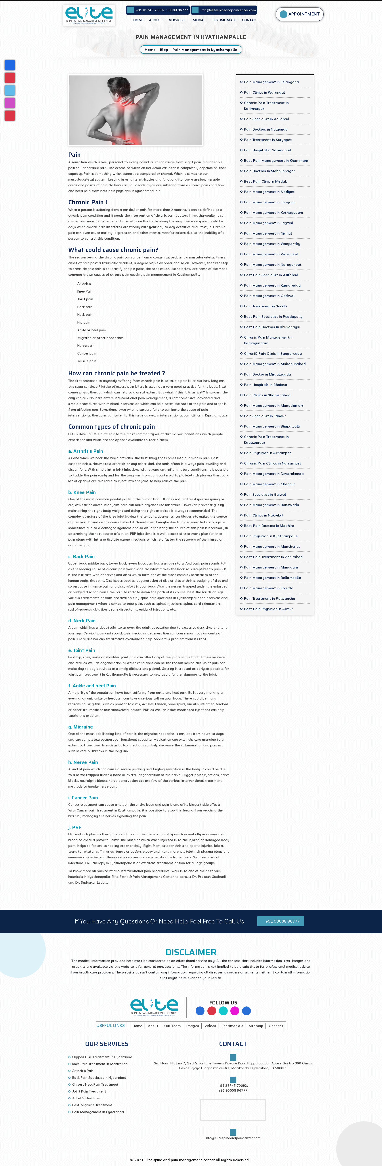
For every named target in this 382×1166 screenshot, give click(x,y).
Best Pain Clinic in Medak (265, 181)
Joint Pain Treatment (89, 1091)
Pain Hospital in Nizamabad (267, 150)
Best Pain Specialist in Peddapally (273, 316)
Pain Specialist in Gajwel (265, 494)
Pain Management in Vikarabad (271, 254)
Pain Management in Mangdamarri (274, 405)
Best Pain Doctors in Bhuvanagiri (272, 327)
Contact (250, 20)
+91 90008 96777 (282, 921)
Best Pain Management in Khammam (276, 160)
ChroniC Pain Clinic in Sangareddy (273, 353)
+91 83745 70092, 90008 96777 (162, 10)
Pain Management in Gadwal (269, 295)
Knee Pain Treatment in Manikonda (100, 1064)
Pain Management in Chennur (269, 484)
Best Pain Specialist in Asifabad (271, 275)
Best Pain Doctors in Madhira (269, 525)
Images (192, 1025)
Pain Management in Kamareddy (272, 285)
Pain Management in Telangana (271, 82)
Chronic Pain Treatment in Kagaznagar (266, 439)
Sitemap (256, 1025)
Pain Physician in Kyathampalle (271, 536)
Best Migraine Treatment (92, 1105)
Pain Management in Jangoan (270, 202)
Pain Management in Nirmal (268, 233)
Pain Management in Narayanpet (273, 264)
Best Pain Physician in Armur (268, 609)
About (155, 20)
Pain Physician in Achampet (267, 453)
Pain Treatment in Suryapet (268, 139)
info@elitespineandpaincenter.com (228, 10)
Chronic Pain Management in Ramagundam (268, 340)
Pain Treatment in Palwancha (269, 598)
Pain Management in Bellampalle (272, 577)
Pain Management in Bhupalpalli (272, 426)
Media (198, 20)
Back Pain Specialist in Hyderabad (99, 1077)
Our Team (172, 1025)
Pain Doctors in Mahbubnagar (269, 171)
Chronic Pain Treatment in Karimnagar (266, 105)
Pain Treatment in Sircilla (265, 306)
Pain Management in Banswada (271, 505)
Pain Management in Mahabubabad (275, 364)
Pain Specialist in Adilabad (266, 119)
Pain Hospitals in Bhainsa (265, 384)
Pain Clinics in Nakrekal (263, 515)
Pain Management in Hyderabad (98, 1112)
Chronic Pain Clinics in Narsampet (272, 463)
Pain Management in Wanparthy (272, 243)
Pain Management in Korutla (268, 588)
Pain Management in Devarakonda (274, 473)
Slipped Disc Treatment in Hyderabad (102, 1057)
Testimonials (224, 20)
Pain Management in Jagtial (268, 223)
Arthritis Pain (83, 1071)
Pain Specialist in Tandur (265, 416)
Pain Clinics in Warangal (264, 92)
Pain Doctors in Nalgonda (266, 129)
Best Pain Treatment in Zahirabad (273, 557)
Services (177, 20)
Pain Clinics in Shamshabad (267, 395)
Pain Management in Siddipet (269, 191)
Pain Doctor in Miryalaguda (267, 374)
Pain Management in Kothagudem (273, 212)
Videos (210, 1025)
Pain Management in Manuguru (271, 567)
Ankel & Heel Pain (86, 1098)
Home (138, 20)
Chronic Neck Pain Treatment (95, 1084)
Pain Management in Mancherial (272, 546)
